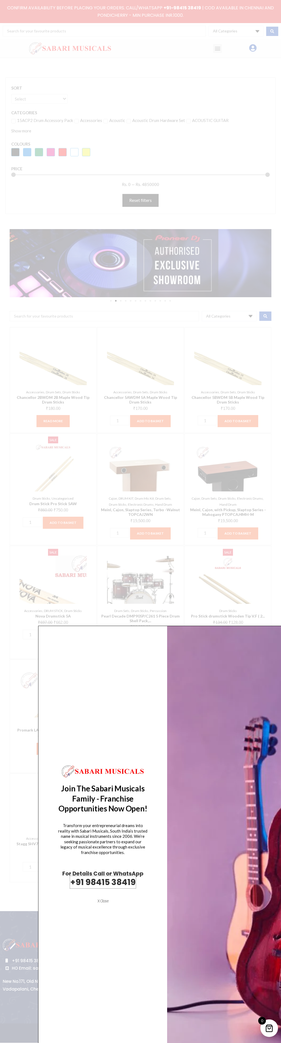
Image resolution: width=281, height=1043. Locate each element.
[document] (140, 521)
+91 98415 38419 (103, 882)
